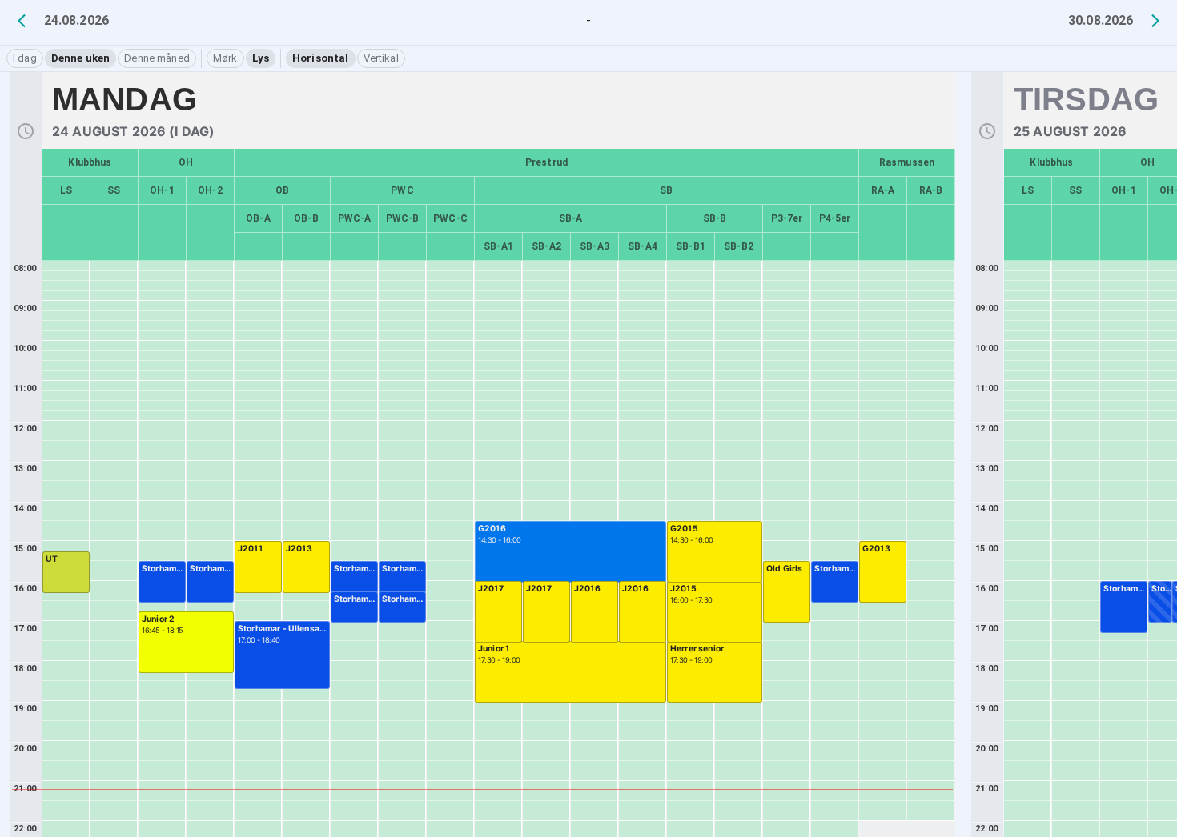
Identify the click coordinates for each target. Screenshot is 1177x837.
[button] (24, 58)
